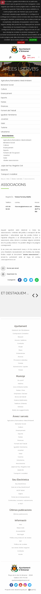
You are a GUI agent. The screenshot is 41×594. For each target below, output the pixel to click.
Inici (8, 179)
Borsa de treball (20, 397)
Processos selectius (20, 360)
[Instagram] (25, 585)
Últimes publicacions (20, 514)
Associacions (20, 463)
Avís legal (20, 534)
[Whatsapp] (37, 280)
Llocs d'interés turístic (20, 387)
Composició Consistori (20, 334)
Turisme (20, 457)
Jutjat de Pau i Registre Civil (20, 467)
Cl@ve (20, 494)
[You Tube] (20, 585)
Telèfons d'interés (20, 404)
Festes (20, 437)
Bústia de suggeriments (20, 410)
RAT (20, 541)
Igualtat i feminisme (20, 447)
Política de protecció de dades (20, 538)
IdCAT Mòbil (20, 490)
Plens (20, 350)
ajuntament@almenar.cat (20, 580)
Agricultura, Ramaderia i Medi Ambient (20, 421)
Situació (20, 337)
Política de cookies (20, 544)
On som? (20, 380)
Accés (20, 554)
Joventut (20, 450)
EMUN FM (21, 470)
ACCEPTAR (33, 40)
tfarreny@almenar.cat (23, 207)
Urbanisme (20, 460)
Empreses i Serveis (20, 394)
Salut (20, 454)
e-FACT (20, 504)
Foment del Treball (20, 444)
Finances (20, 440)
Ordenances (20, 353)
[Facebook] (20, 280)
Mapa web (20, 528)
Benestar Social (20, 424)
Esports (20, 434)
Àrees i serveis (17, 179)
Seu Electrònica (20, 484)
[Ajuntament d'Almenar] (20, 50)
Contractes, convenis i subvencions (20, 500)
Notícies (20, 407)
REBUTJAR (21, 42)
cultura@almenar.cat (8, 260)
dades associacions (30, 254)
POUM (20, 347)
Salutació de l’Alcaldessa (20, 330)
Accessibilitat (20, 531)
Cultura (20, 427)
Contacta (20, 343)
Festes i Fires (20, 390)
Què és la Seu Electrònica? (20, 487)
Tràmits (20, 363)
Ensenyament (20, 430)
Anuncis (20, 357)
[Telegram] (31, 280)
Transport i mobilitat (20, 473)
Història (20, 384)
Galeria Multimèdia (20, 400)
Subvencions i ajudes (20, 367)
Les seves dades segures (20, 548)
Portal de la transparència (20, 497)
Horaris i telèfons (20, 340)
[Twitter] (25, 280)
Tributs (20, 370)
